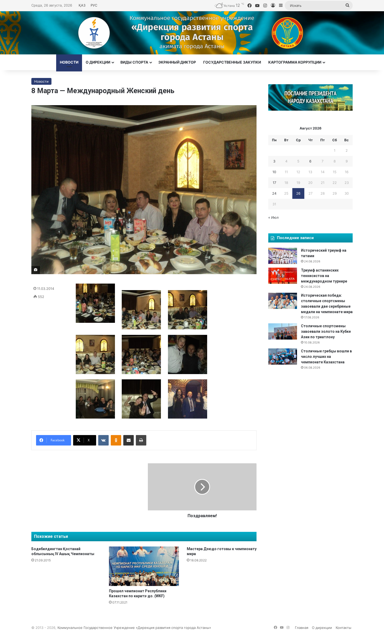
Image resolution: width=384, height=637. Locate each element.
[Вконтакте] (103, 440)
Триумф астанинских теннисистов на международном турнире (324, 275)
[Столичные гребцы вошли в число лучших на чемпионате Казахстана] (282, 356)
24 (274, 193)
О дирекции (98, 62)
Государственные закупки (232, 62)
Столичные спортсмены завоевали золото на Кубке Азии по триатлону (326, 331)
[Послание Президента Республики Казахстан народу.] (310, 109)
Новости (69, 62)
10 (274, 172)
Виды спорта (134, 62)
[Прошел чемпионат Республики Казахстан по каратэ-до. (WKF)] (144, 566)
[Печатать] (141, 440)
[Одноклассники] (116, 440)
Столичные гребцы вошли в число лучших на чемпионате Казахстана (326, 356)
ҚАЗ (82, 5)
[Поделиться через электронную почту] (128, 440)
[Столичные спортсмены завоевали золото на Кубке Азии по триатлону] (282, 331)
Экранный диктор (177, 62)
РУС (94, 5)
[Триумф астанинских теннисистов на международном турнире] (282, 276)
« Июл (273, 217)
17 (274, 183)
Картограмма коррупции (294, 62)
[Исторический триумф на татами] (282, 256)
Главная (301, 627)
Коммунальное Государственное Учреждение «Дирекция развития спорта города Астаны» (134, 627)
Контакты (343, 627)
